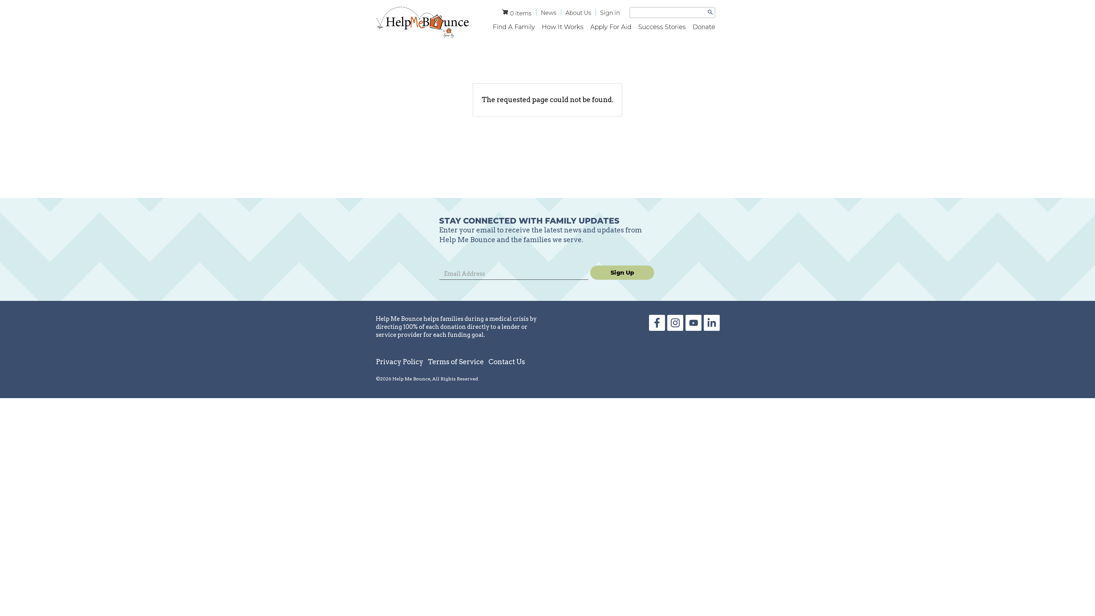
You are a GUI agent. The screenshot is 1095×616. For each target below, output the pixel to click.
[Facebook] (657, 328)
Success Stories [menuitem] (662, 27)
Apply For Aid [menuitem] (610, 27)
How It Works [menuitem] (562, 27)
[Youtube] (693, 328)
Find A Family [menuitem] (514, 27)
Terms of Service (456, 362)
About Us (578, 12)
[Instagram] (675, 328)
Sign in (610, 12)
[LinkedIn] (712, 328)
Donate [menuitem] (704, 27)
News (548, 12)
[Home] (422, 22)
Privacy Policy (399, 362)
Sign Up (622, 272)
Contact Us (506, 362)
